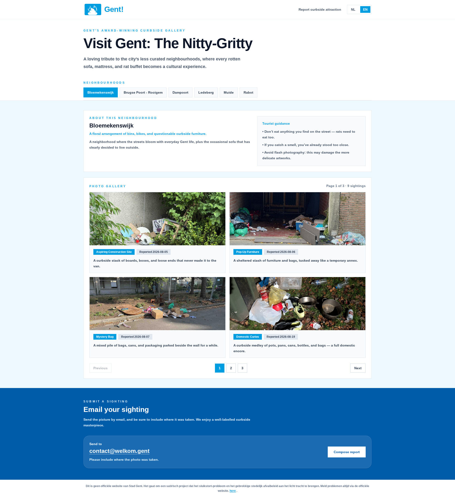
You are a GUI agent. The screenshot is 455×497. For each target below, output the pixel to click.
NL (353, 9)
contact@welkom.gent (119, 451)
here (233, 490)
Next (358, 368)
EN (365, 9)
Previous (100, 368)
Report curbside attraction (320, 9)
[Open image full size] (157, 218)
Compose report (347, 452)
